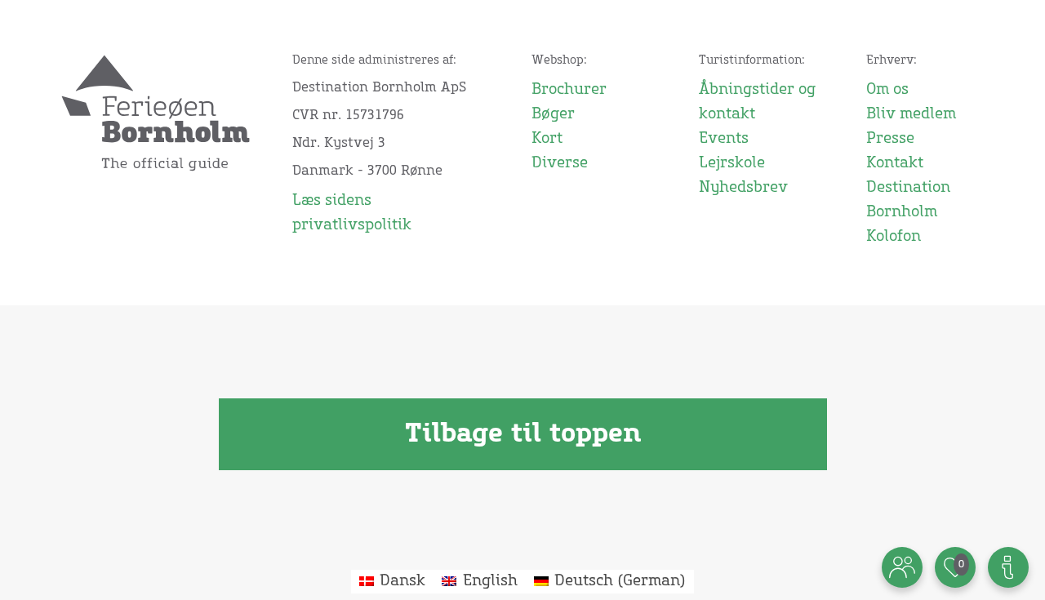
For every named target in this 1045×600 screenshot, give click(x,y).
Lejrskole (732, 163)
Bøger (553, 114)
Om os (887, 89)
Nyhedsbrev (743, 187)
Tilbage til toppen (523, 434)
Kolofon (893, 236)
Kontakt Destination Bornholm (908, 188)
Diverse (559, 163)
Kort (547, 138)
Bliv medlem (911, 114)
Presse (890, 138)
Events (724, 138)
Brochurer (569, 89)
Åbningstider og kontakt (757, 102)
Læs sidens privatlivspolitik (351, 213)
